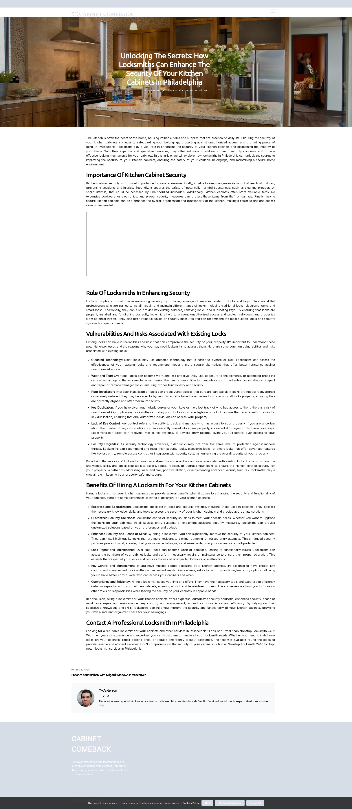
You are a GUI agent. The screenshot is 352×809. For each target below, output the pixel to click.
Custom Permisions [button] (230, 802)
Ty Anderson (154, 90)
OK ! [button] (207, 802)
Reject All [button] (255, 802)
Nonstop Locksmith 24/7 (257, 631)
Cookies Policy (190, 802)
